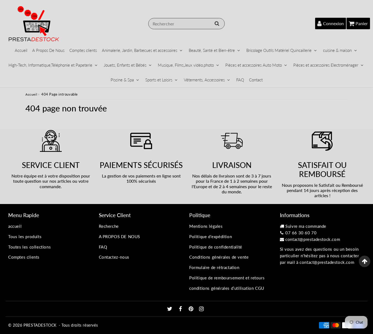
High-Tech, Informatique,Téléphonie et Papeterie (50, 65)
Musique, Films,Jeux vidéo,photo (186, 65)
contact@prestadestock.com (312, 239)
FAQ (240, 79)
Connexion (333, 23)
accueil (15, 226)
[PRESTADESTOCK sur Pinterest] (191, 309)
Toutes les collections (29, 246)
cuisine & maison (337, 50)
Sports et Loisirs (158, 79)
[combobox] (186, 23)
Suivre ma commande (305, 226)
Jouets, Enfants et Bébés (125, 65)
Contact (256, 79)
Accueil (21, 50)
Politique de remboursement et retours (227, 277)
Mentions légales (206, 226)
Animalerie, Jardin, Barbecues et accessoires (139, 50)
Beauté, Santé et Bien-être (212, 50)
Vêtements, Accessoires (204, 79)
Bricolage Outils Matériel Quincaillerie (279, 50)
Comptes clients (83, 50)
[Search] (217, 23)
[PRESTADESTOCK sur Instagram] (201, 309)
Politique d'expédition (210, 236)
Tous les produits (25, 236)
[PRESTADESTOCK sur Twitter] (170, 309)
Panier (362, 23)
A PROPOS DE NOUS (119, 236)
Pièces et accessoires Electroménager (325, 65)
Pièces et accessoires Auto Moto (253, 65)
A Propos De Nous (48, 50)
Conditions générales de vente (218, 257)
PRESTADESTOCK (40, 325)
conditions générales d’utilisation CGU (226, 288)
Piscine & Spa (122, 79)
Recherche (109, 226)
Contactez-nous (114, 257)
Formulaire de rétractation (214, 267)
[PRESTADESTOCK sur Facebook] (181, 309)
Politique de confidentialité (215, 246)
